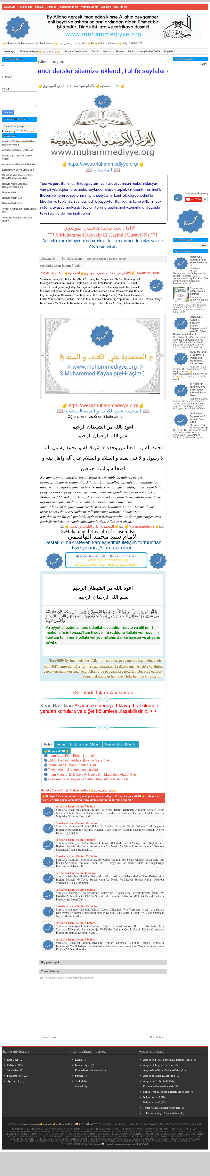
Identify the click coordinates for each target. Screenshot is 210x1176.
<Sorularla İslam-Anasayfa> (102, 693)
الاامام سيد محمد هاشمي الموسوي (100, 228)
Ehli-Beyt (12, 1059)
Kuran (78, 1059)
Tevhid (95, 51)
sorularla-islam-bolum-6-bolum (75, 889)
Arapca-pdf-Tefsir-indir (156, 1081)
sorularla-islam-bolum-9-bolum (75, 939)
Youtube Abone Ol (52, 790)
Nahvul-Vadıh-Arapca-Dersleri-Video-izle (15, 186)
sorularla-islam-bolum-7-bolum (75, 806)
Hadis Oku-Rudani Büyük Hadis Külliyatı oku (198, 261)
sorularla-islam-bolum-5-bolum (61, 265)
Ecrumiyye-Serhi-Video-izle (18, 169)
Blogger (142, 1144)
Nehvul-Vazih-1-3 (12, 203)
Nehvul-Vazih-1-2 (12, 197)
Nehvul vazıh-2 (151, 1102)
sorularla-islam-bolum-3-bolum (75, 922)
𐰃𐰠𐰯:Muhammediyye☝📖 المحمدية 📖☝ (90, 790)
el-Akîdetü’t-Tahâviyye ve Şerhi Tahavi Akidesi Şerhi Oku (197, 389)
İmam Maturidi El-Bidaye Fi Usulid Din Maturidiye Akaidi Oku (198, 358)
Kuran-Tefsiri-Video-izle (88, 1070)
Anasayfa (9, 7)
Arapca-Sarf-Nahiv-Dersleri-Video (161, 1070)
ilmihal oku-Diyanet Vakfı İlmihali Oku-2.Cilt (197, 418)
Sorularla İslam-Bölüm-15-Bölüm (77, 856)
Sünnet (119, 51)
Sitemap (51, 7)
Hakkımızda (25, 7)
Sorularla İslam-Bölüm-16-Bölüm (77, 823)
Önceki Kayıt (157, 1037)
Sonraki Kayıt (49, 1037)
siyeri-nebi (13, 1081)
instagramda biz (68, 7)
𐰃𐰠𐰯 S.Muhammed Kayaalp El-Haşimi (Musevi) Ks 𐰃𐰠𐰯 (102, 235)
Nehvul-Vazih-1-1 (12, 192)
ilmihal (79, 1086)
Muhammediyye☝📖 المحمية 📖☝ (40, 51)
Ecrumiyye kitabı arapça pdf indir (197, 291)
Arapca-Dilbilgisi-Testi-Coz (17, 150)
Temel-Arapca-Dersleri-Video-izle (161, 1107)
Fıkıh (131, 51)
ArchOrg (106, 7)
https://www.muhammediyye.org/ (102, 405)
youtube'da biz (89, 7)
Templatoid (151, 1124)
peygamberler (14, 1075)
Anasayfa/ (48, 258)
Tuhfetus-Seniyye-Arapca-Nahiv (161, 1113)
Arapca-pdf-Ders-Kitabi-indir (18, 164)
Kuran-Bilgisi (82, 1065)
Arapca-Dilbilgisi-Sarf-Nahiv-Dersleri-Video (18, 143)
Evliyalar (12, 1065)
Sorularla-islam (72, 258)
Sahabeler (12, 1070)
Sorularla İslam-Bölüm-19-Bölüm (77, 906)
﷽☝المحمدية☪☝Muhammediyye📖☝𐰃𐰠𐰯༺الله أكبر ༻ (61, 1124)
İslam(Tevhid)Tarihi (149, 51)
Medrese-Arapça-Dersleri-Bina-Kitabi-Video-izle (17, 177)
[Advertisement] (190, 129)
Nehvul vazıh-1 (151, 1097)
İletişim (39, 7)
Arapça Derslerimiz (75, 51)
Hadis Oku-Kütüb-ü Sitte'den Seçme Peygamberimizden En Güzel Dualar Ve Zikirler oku (190, 326)
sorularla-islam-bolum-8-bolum (75, 839)
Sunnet (79, 1075)
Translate (29, 131)
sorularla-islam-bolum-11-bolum (76, 873)
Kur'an (107, 51)
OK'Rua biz (120, 7)
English (168, 51)
